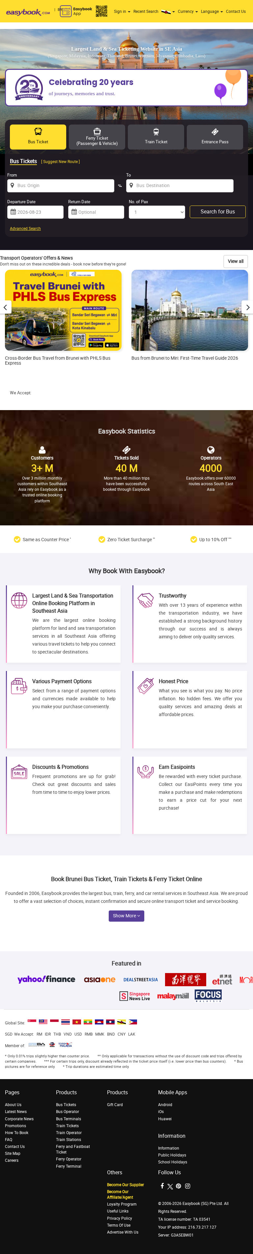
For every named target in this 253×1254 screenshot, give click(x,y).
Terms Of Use (118, 1225)
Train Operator (69, 1132)
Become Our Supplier (125, 1185)
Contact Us (236, 11)
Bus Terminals (68, 1119)
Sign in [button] (120, 11)
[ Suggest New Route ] (60, 161)
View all (235, 261)
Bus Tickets (66, 1104)
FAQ (8, 1139)
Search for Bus (218, 212)
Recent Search (145, 11)
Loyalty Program (122, 1204)
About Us (13, 1104)
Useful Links (117, 1211)
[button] (169, 11)
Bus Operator (67, 1111)
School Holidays (172, 1162)
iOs (161, 1111)
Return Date (79, 201)
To (128, 175)
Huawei (165, 1119)
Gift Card (115, 1104)
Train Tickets (67, 1126)
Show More (125, 916)
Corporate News (19, 1119)
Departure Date (21, 201)
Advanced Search (25, 228)
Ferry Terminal (68, 1166)
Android (165, 1104)
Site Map (12, 1153)
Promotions (15, 1126)
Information (168, 1148)
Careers (11, 1160)
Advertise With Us (122, 1232)
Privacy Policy (119, 1218)
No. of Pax (138, 201)
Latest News (16, 1111)
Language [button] (210, 11)
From (12, 175)
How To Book (16, 1132)
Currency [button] (186, 11)
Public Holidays (172, 1155)
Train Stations (68, 1139)
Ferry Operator (68, 1159)
